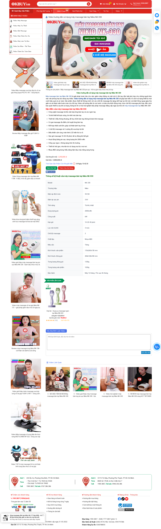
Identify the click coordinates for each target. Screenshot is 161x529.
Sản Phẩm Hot (77, 11)
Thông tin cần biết (53, 511)
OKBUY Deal (61, 11)
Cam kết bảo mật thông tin (92, 505)
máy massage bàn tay (133, 106)
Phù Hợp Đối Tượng (43, 11)
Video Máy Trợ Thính (20, 26)
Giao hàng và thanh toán (56, 498)
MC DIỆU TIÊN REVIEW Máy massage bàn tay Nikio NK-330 (88, 85)
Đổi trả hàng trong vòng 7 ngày (58, 501)
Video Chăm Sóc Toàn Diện (22, 51)
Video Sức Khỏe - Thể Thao (22, 46)
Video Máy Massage (20, 20)
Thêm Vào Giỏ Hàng (66, 168)
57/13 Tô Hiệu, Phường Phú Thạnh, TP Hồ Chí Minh (116, 478)
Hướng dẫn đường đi (54, 508)
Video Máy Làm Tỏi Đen (21, 41)
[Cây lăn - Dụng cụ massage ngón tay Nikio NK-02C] (58, 296)
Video (118, 11)
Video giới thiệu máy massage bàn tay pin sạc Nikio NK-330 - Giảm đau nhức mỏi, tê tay (26, 265)
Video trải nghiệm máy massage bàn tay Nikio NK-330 (141, 85)
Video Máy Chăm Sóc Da (21, 36)
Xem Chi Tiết (51, 168)
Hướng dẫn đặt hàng (90, 501)
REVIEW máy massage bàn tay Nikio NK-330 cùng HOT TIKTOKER (115, 85)
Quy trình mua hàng (54, 505)
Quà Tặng (92, 11)
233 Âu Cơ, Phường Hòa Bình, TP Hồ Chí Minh (43, 478)
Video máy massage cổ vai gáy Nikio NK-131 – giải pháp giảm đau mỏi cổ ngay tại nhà (26, 307)
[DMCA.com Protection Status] (126, 509)
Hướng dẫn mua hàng (90, 498)
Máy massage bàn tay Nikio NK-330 (59, 96)
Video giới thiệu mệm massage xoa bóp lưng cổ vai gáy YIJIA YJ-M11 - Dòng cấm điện (26, 394)
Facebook (51, 172)
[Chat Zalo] (157, 347)
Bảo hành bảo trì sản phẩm (92, 508)
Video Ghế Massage (20, 31)
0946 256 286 (117, 484)
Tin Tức (106, 11)
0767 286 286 (46, 486)
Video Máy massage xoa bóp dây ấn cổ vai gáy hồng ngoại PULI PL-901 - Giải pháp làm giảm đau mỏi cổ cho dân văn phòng (26, 93)
